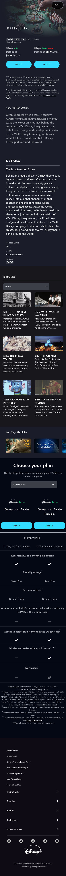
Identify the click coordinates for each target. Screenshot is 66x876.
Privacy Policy (12, 756)
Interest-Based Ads (14, 785)
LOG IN (57, 5)
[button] (33, 792)
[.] (9, 841)
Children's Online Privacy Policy (18, 762)
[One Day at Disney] (18, 446)
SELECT (19, 64)
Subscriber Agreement (15, 774)
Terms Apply (14, 687)
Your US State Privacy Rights (17, 768)
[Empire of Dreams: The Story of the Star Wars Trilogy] (46, 446)
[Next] (60, 445)
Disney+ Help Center (34, 720)
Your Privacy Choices (14, 779)
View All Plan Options (17, 107)
